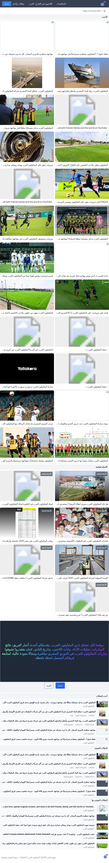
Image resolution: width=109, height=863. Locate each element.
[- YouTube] (102, 808)
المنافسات (61, 3)
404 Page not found (91, 11)
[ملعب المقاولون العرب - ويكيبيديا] (102, 836)
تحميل (6, 3)
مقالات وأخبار (18, 3)
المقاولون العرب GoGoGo (30, 857)
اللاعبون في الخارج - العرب (40, 3)
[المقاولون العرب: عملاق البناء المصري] (102, 713)
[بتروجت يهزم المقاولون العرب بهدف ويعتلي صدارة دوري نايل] (102, 826)
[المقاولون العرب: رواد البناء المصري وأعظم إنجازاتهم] (102, 722)
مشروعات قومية (80, 715)
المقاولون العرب (88, 706)
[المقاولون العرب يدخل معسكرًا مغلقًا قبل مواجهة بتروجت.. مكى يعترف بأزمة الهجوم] (102, 704)
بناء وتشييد (78, 724)
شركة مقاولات (89, 724)
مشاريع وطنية (68, 724)
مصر (71, 715)
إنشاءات (91, 715)
